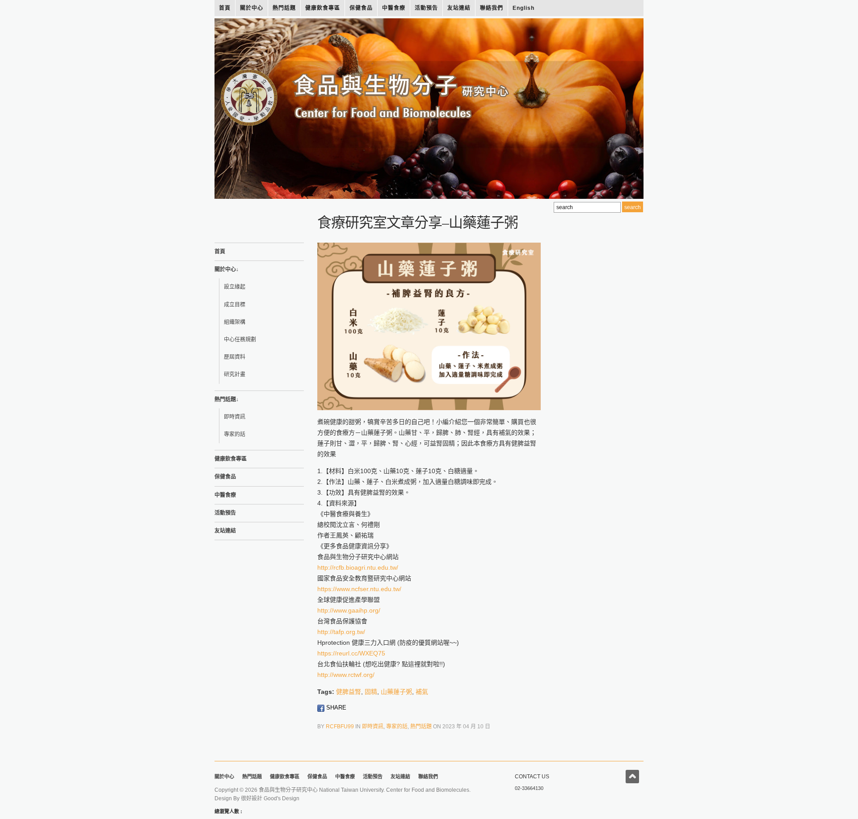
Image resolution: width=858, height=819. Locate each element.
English (523, 8)
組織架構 (234, 322)
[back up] (632, 776)
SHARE (335, 707)
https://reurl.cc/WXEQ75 (351, 653)
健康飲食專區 (322, 8)
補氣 (422, 691)
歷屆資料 (234, 357)
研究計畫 (234, 374)
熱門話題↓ (226, 399)
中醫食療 (393, 8)
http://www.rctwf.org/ (345, 674)
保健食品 (361, 8)
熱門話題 (284, 8)
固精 (371, 691)
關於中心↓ (226, 269)
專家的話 (234, 434)
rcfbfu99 (340, 726)
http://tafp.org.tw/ (341, 631)
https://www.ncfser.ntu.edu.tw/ (359, 588)
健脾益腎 (348, 691)
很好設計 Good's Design (270, 798)
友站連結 (459, 8)
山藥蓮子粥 (396, 691)
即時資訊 (234, 417)
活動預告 (426, 8)
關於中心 (251, 8)
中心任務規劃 (240, 339)
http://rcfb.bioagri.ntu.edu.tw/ (357, 567)
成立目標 (234, 305)
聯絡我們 (491, 8)
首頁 (225, 8)
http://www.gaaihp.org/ (348, 610)
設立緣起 (234, 287)
